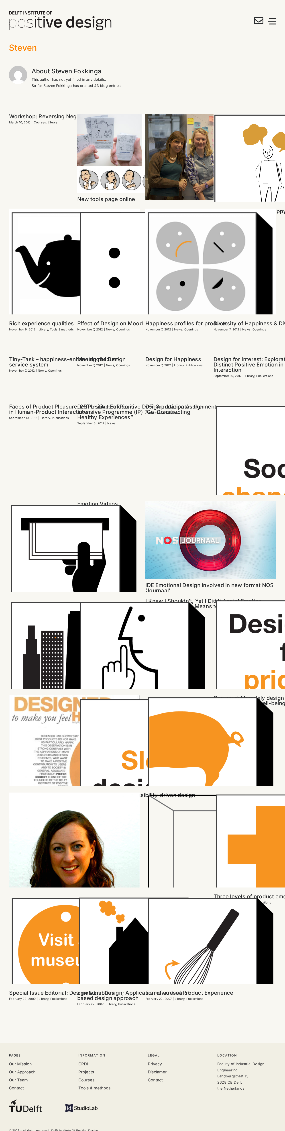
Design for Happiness (173, 359)
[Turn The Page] (74, 758)
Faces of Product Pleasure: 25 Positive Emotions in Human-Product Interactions (71, 409)
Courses (40, 122)
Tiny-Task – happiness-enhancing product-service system (65, 362)
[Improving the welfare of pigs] (210, 760)
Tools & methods (62, 329)
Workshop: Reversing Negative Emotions (62, 116)
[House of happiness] (142, 959)
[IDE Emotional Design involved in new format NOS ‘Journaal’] (210, 540)
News (110, 329)
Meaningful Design (101, 359)
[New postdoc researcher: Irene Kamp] (74, 862)
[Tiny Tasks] (74, 959)
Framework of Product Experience (189, 993)
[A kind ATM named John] (74, 566)
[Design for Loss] (210, 273)
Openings (123, 329)
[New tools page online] (142, 153)
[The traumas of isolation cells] (210, 858)
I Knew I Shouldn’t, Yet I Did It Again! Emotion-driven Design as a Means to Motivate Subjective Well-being (208, 606)
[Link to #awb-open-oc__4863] (272, 21)
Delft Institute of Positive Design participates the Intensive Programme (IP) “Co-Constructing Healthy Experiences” (139, 412)
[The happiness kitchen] (210, 959)
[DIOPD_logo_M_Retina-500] (60, 13)
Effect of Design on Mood (110, 323)
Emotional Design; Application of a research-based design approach (135, 995)
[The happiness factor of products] (74, 273)
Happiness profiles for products (186, 323)
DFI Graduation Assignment (180, 406)
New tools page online (106, 199)
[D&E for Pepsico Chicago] (74, 663)
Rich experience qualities (41, 323)
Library (53, 122)
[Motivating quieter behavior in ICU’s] (142, 663)
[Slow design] (142, 760)
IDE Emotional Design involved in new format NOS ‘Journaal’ (209, 588)
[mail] (258, 20)
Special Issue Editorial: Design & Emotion (62, 993)
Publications (194, 365)
